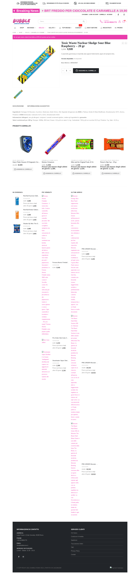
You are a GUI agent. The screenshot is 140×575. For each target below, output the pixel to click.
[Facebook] (118, 14)
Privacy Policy (75, 551)
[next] (126, 43)
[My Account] (119, 21)
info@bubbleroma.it (22, 545)
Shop (22, 28)
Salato (52, 28)
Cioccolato (103, 160)
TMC (72, 547)
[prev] (122, 43)
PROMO (120, 28)
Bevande (30, 28)
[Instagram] (124, 14)
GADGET (78, 27)
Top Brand (66, 28)
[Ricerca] (84, 21)
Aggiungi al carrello (87, 70)
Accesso (109, 14)
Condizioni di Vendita (77, 536)
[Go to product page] (26, 144)
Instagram (23, 557)
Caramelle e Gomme (47, 160)
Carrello (102, 14)
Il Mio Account (93, 14)
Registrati (107, 28)
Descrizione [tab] (18, 106)
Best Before (92, 28)
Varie (89, 160)
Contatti (73, 554)
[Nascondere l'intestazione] (22, 21)
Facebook (19, 557)
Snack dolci (20, 160)
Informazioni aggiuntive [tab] (38, 106)
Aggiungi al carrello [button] (24, 169)
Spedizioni (74, 540)
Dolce (41, 28)
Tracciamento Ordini (77, 544)
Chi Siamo (85, 14)
